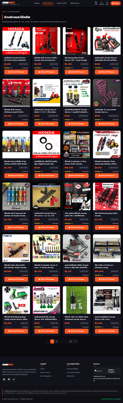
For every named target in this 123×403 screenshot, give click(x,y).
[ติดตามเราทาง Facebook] (4, 379)
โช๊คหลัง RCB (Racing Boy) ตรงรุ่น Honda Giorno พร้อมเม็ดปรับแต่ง (15, 318)
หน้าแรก (36, 3)
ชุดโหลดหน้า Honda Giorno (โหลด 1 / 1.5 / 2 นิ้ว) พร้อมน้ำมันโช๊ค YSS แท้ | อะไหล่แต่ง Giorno (45, 110)
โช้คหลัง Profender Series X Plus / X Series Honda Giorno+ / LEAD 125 (45, 266)
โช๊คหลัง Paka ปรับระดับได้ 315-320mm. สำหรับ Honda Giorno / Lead (15, 266)
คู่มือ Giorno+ (75, 3)
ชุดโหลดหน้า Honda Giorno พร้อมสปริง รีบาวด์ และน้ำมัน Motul (106, 59)
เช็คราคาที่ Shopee (17, 72)
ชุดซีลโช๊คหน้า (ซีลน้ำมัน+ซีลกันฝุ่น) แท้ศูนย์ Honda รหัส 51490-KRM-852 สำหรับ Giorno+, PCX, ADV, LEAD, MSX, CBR (45, 162)
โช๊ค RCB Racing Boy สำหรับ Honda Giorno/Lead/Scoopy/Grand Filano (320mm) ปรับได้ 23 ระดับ (107, 214)
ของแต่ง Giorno (45, 372)
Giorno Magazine (45, 376)
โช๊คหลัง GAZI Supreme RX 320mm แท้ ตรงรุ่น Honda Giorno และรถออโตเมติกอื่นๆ (15, 214)
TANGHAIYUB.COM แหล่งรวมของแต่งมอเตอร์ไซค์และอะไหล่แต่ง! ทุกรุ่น (106, 378)
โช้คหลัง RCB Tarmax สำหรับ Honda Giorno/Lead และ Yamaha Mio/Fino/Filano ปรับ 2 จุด (45, 59)
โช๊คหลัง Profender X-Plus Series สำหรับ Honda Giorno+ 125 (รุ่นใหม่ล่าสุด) (75, 162)
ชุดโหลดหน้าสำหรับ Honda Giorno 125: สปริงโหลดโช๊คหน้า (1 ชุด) (45, 318)
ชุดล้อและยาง (71, 376)
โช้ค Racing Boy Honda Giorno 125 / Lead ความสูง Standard (76, 59)
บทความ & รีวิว (62, 3)
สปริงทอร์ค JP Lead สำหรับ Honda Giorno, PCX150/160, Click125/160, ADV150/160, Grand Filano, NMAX (106, 110)
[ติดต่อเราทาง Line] (9, 379)
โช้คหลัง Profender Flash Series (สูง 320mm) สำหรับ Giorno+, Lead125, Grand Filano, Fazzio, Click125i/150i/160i (105, 162)
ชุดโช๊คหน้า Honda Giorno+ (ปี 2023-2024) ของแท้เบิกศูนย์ (15, 59)
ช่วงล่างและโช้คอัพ (72, 369)
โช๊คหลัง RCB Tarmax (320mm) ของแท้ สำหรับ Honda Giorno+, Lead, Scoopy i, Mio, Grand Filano (16, 110)
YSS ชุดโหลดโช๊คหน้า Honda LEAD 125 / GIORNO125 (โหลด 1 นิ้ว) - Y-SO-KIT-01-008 (76, 214)
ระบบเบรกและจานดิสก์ (73, 372)
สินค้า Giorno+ (48, 3)
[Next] (75, 341)
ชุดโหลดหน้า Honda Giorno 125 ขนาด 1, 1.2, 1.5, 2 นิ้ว (45, 214)
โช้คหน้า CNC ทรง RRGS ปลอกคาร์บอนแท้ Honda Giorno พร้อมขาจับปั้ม (76, 318)
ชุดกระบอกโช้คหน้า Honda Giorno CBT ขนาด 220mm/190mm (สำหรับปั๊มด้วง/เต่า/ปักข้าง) (105, 318)
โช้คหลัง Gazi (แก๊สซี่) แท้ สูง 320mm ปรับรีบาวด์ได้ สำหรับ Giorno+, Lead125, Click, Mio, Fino (15, 162)
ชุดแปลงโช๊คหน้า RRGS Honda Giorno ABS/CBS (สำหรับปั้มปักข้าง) (76, 266)
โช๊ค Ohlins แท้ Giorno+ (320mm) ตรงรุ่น (104, 266)
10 (70, 341)
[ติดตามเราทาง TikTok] (14, 379)
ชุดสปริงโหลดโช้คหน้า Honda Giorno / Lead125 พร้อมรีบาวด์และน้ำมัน (76, 110)
